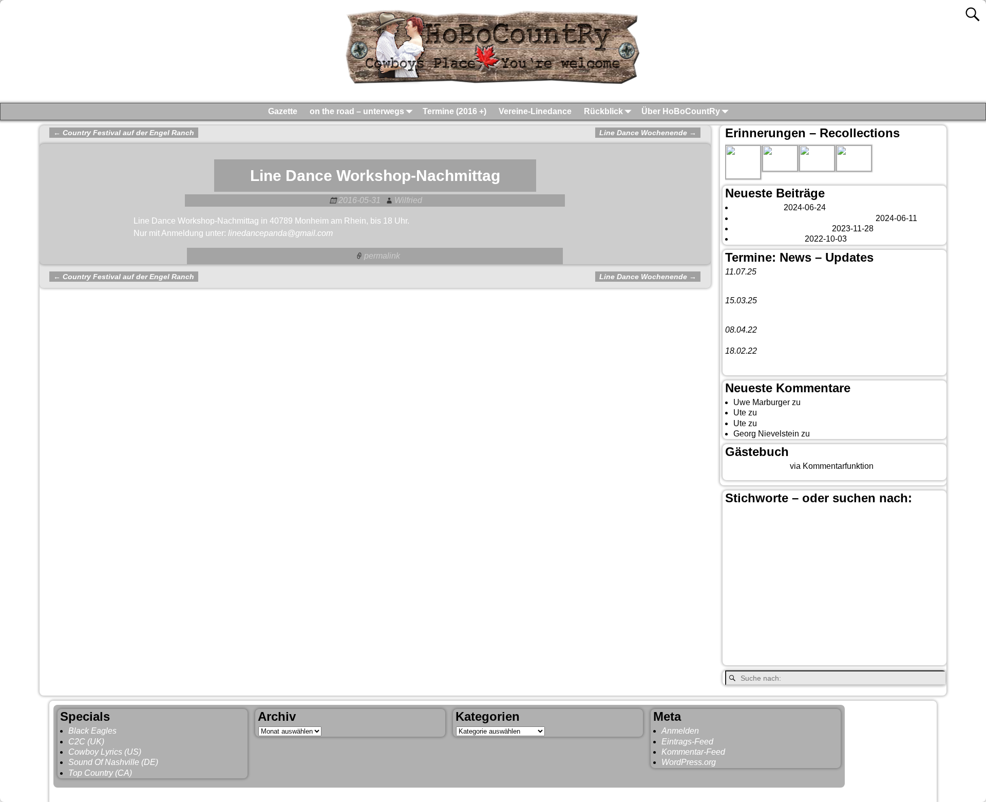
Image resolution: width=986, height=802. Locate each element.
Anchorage (786, 519)
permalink (382, 255)
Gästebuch (822, 402)
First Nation (882, 563)
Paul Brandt (782, 608)
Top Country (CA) (100, 773)
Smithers (864, 621)
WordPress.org (688, 762)
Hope (836, 580)
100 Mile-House (744, 520)
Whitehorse (818, 656)
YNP (867, 657)
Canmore (834, 534)
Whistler (765, 658)
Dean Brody (766, 563)
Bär (856, 517)
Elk (853, 563)
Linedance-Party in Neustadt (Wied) (790, 311)
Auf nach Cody (786, 412)
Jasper (868, 578)
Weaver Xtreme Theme (891, 792)
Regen (737, 621)
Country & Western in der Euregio (822, 549)
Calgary (895, 516)
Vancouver (804, 637)
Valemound (746, 640)
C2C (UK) (86, 741)
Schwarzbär (820, 621)
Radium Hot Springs (896, 608)
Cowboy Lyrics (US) (104, 752)
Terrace (901, 621)
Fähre (771, 580)
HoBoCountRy (107, 792)
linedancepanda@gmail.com (280, 233)
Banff (825, 516)
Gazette (282, 111)
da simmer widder (844, 433)
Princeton (827, 608)
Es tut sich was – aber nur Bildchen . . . (803, 218)
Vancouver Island (873, 640)
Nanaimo (742, 608)
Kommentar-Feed (693, 752)
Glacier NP (804, 580)
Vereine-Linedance (535, 111)
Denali (802, 563)
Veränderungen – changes (781, 228)
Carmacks (897, 534)
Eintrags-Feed (687, 741)
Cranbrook (879, 549)
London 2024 (757, 207)
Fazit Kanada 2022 (768, 238)
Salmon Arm (774, 621)
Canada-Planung (790, 536)
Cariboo (867, 536)
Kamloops (912, 579)
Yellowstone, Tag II (793, 423)
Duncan (831, 563)
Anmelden (680, 730)
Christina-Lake (752, 548)
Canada (746, 533)
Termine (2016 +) (454, 111)
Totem (928, 621)
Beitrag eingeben (756, 466)
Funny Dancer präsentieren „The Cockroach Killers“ (819, 340)
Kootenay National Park (768, 594)
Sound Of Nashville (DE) (113, 762)
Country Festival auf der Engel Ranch (123, 133)
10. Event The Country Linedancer (787, 361)
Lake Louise (846, 593)
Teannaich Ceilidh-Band (805, 282)
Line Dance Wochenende (647, 133)
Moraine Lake (906, 594)
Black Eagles (92, 730)
